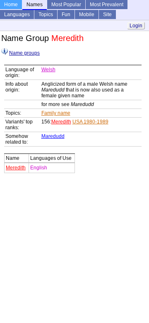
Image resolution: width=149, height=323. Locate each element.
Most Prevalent (106, 4)
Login (136, 26)
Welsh (48, 69)
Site (107, 14)
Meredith (61, 122)
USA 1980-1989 (90, 122)
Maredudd (53, 136)
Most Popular (66, 4)
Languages (17, 14)
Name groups (24, 53)
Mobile (86, 14)
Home (11, 4)
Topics (45, 14)
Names (34, 4)
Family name (55, 113)
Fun (66, 14)
